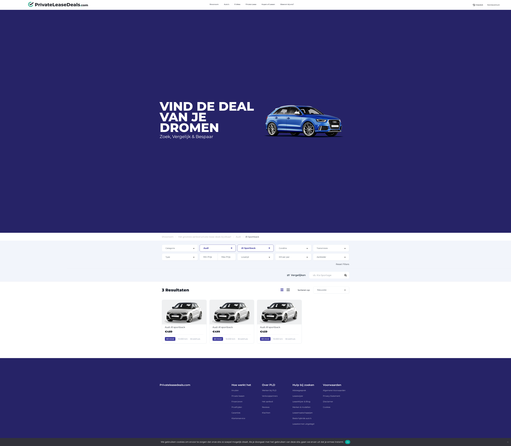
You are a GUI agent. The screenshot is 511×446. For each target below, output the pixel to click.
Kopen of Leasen (268, 4)
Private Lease (251, 4)
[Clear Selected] (231, 248)
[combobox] (180, 248)
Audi (238, 237)
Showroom (214, 4)
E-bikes (237, 4)
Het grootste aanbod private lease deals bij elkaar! (204, 237)
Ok (347, 442)
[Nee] (507, 442)
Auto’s (226, 4)
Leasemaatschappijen (302, 413)
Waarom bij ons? (287, 4)
